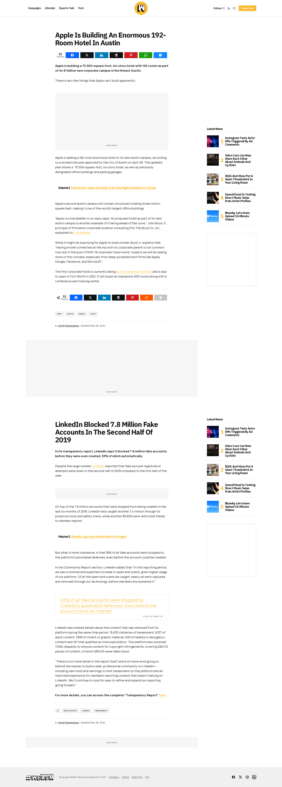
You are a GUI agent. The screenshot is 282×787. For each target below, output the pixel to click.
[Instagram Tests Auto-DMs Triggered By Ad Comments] (213, 141)
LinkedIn (98, 466)
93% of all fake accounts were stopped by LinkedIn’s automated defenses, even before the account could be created (108, 605)
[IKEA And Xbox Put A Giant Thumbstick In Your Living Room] (213, 179)
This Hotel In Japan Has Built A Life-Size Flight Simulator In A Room (113, 188)
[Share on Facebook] (76, 298)
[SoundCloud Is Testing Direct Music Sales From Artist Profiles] (213, 198)
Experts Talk (137, 777)
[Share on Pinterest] (132, 298)
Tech (147, 777)
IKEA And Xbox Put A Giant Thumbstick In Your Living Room (239, 179)
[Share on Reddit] (146, 298)
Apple (59, 314)
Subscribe (247, 8)
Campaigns (114, 777)
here (162, 695)
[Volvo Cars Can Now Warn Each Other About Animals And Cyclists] (213, 160)
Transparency (101, 711)
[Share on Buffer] (118, 298)
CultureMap (81, 233)
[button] (228, 8)
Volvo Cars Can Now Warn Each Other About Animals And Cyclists (238, 160)
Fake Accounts (70, 711)
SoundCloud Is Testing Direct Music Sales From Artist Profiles (240, 198)
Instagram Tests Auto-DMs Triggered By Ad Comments (240, 141)
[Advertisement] (111, 120)
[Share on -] (72, 55)
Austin (70, 314)
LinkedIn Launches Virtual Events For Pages (98, 536)
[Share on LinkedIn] (104, 298)
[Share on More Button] (160, 298)
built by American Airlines (133, 272)
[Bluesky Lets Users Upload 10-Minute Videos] (213, 216)
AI (57, 711)
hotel (93, 314)
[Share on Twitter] (90, 298)
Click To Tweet (151, 616)
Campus (82, 314)
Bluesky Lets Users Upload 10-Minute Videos (237, 216)
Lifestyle (125, 777)
